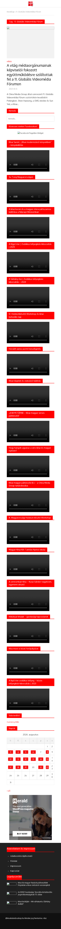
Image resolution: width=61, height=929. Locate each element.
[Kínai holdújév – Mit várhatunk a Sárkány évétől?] (12, 904)
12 (25, 759)
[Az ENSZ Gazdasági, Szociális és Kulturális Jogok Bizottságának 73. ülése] (12, 895)
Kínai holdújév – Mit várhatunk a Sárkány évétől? (34, 902)
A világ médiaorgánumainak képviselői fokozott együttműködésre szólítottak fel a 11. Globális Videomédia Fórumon (30, 74)
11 (18, 759)
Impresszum (15, 866)
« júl (8, 790)
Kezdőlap (10, 12)
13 (33, 759)
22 (47, 767)
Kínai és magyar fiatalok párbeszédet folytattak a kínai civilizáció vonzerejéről (34, 884)
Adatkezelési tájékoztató (21, 856)
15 (47, 759)
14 (41, 759)
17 (10, 767)
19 (25, 767)
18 (18, 767)
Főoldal (13, 861)
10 (10, 759)
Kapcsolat (14, 871)
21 (41, 767)
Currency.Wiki (13, 722)
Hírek (9, 62)
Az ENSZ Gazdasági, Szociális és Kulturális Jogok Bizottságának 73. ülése (35, 893)
